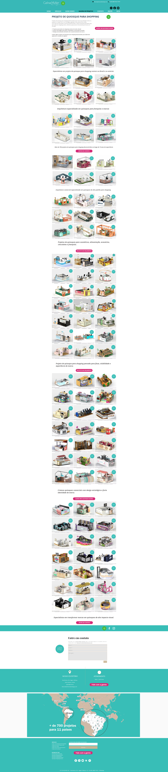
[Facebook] (114, 8)
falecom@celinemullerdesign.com (100, 1)
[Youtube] (118, 8)
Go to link (54, 267)
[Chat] (63, 3)
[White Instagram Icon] (113, 628)
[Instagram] (111, 8)
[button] (62, 200)
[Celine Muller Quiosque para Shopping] (109, 628)
